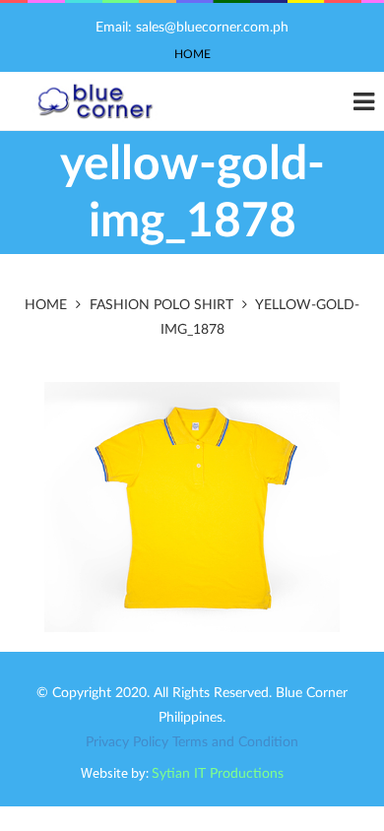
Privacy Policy (127, 742)
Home (192, 54)
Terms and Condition (235, 742)
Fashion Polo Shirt (161, 305)
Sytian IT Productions (218, 774)
